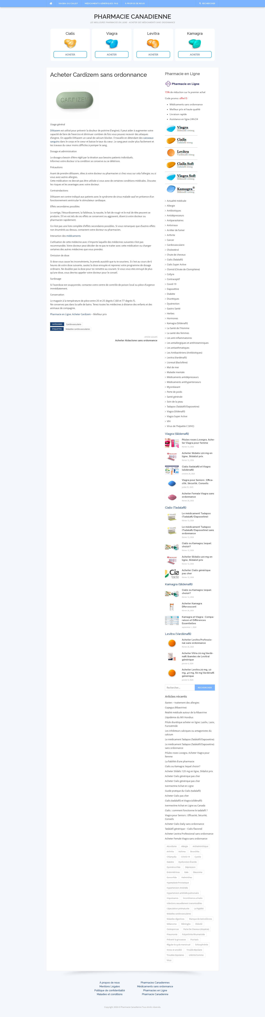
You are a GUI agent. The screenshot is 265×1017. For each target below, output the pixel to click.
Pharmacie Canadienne (132, 16)
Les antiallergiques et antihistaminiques (188, 342)
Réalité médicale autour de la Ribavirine (186, 712)
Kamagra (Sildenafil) (177, 323)
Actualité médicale (176, 200)
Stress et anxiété (174, 949)
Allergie (171, 205)
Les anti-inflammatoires (179, 337)
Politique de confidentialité (109, 990)
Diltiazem (55, 130)
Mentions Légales (109, 986)
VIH (169, 421)
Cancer (170, 239)
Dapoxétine (173, 288)
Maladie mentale (175, 372)
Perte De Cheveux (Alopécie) (196, 929)
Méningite (185, 924)
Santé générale (174, 396)
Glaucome (197, 872)
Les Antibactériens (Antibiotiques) (184, 352)
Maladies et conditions (110, 994)
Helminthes (186, 877)
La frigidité (199, 908)
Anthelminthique (200, 846)
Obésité (198, 924)
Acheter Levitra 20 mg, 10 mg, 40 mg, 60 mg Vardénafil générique (198, 672)
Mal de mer (173, 367)
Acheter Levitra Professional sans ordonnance (189, 833)
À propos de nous (135, 3)
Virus (169, 960)
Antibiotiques (174, 210)
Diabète (171, 293)
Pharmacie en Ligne (60, 314)
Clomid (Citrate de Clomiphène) (183, 269)
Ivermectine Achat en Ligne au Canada (185, 805)
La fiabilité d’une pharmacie (179, 761)
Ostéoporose (173, 929)
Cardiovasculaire (73, 324)
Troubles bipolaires (175, 955)
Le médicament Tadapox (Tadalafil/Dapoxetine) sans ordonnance (198, 530)
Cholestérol (173, 249)
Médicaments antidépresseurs (183, 377)
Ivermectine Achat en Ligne (179, 785)
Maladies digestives (175, 918)
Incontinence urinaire (192, 898)
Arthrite (171, 235)
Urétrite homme (196, 955)
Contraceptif (173, 279)
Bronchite (194, 851)
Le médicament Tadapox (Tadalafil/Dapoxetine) (189, 739)
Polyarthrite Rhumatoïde (193, 934)
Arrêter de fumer (176, 230)
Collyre (170, 274)
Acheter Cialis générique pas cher (182, 776)
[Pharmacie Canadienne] (182, 83)
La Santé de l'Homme (178, 328)
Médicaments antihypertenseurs (184, 381)
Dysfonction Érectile (188, 862)
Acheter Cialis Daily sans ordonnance (184, 823)
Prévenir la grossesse (176, 939)
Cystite (198, 856)
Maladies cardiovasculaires (78, 329)
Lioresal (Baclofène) (177, 362)
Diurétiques (173, 298)
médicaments (73, 235)
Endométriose (173, 872)
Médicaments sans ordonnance (155, 986)
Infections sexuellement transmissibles (184, 903)
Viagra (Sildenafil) (176, 411)
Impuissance (172, 898)
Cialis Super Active (176, 264)
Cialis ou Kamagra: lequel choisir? (182, 766)
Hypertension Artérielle (177, 887)
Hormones (172, 318)
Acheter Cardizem (81, 314)
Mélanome (172, 924)
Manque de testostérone (200, 918)
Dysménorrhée (173, 867)
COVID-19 (185, 856)
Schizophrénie (201, 944)
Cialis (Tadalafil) (175, 259)
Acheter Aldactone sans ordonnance (136, 340)
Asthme (182, 851)
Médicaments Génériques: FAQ (101, 3)
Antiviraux (172, 225)
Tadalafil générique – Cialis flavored (183, 828)
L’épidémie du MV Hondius (179, 717)
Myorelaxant (173, 386)
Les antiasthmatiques (178, 347)
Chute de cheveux (176, 254)
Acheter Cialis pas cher (177, 795)
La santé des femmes (178, 333)
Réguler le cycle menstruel (178, 944)
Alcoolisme (172, 846)
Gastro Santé (173, 308)
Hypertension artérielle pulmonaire (183, 893)
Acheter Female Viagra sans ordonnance (186, 838)
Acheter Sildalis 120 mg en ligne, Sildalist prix (189, 771)
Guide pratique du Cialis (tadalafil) (183, 790)
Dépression (190, 867)
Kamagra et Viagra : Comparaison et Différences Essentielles (198, 620)
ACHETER (70, 54)
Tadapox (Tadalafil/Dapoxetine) (183, 406)
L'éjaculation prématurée (178, 908)
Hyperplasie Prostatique (178, 882)
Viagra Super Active (177, 416)
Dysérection (173, 303)
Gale (186, 872)
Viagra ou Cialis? (68, 3)
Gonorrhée (172, 877)
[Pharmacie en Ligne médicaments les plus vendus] (181, 158)
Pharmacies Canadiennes (155, 982)
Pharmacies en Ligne (155, 990)
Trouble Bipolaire (194, 949)
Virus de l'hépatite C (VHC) (180, 426)
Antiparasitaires (175, 220)
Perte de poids (174, 391)
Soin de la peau (175, 401)
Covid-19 (171, 284)
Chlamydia (171, 856)
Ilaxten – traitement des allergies (182, 702)
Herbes (170, 313)
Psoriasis (194, 939)
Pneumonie (172, 934)
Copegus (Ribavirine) (175, 707)
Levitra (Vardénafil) (177, 357)
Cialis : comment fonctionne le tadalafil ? (186, 810)
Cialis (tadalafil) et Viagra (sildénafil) (183, 800)
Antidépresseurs (175, 215)
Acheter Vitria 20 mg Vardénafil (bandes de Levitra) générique (197, 656)
